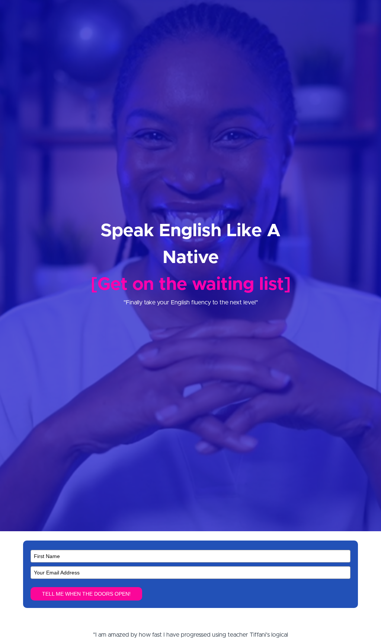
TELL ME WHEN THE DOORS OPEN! (86, 594)
